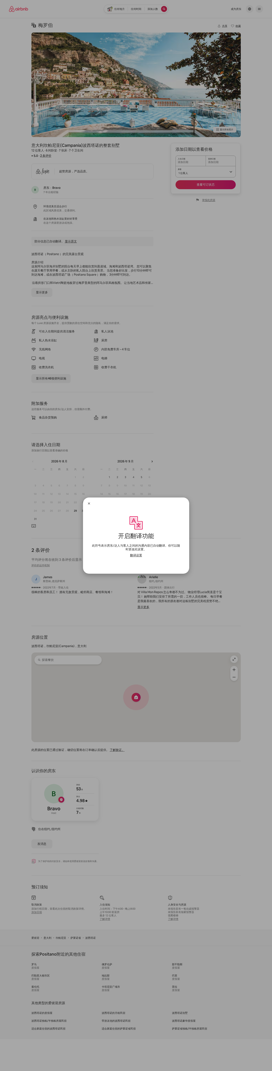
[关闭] (88, 503)
